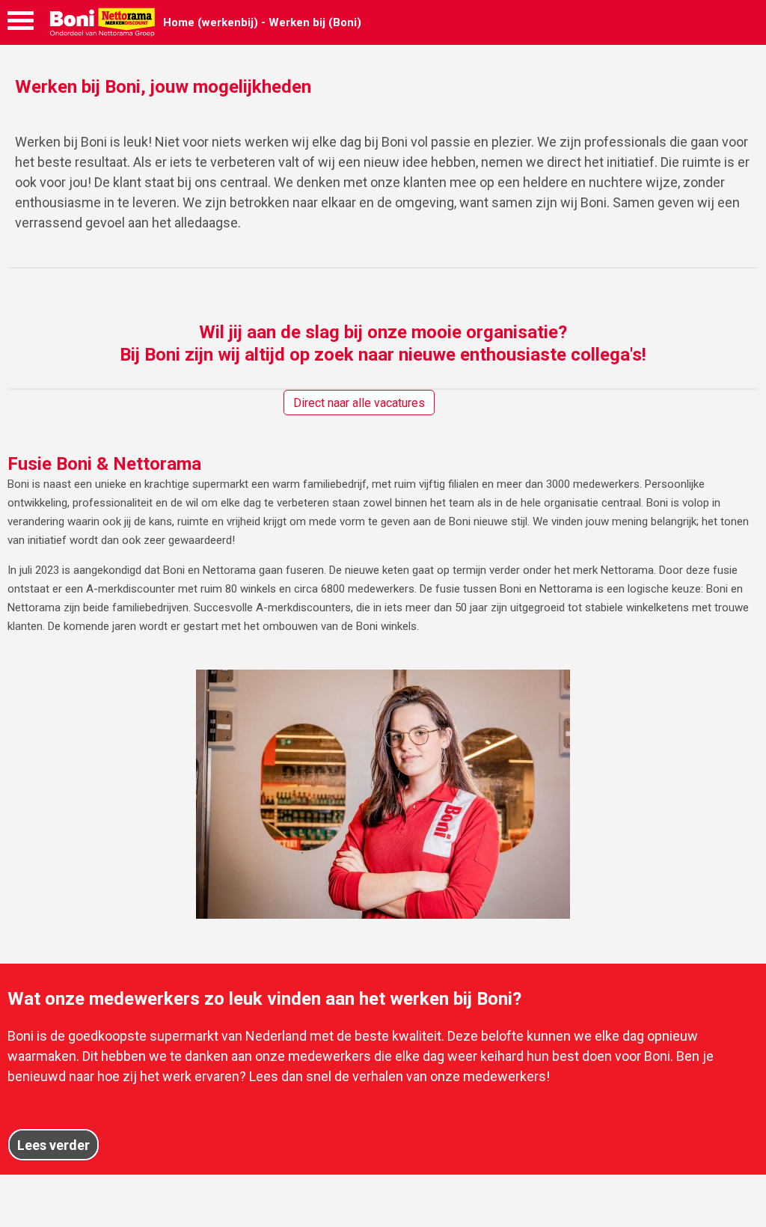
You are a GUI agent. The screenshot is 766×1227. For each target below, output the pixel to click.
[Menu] (20, 24)
